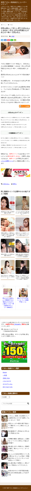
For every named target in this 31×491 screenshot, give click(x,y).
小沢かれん (6, 184)
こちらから (17, 324)
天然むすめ (6, 378)
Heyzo (5, 372)
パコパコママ (7, 381)
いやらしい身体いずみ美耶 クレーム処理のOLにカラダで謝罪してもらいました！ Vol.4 (18, 418)
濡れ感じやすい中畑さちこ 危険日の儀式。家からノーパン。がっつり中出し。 (18, 448)
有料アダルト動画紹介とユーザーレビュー (14, 3)
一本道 (12, 36)
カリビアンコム (7, 384)
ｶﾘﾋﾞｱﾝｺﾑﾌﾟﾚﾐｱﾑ (7, 387)
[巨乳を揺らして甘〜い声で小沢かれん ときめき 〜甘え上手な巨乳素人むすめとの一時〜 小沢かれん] (5, 40)
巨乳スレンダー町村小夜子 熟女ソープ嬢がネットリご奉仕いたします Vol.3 (18, 425)
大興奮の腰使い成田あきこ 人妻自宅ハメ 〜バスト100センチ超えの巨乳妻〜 (18, 441)
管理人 (15, 184)
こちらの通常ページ (7, 161)
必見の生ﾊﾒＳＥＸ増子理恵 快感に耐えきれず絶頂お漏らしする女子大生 (18, 473)
